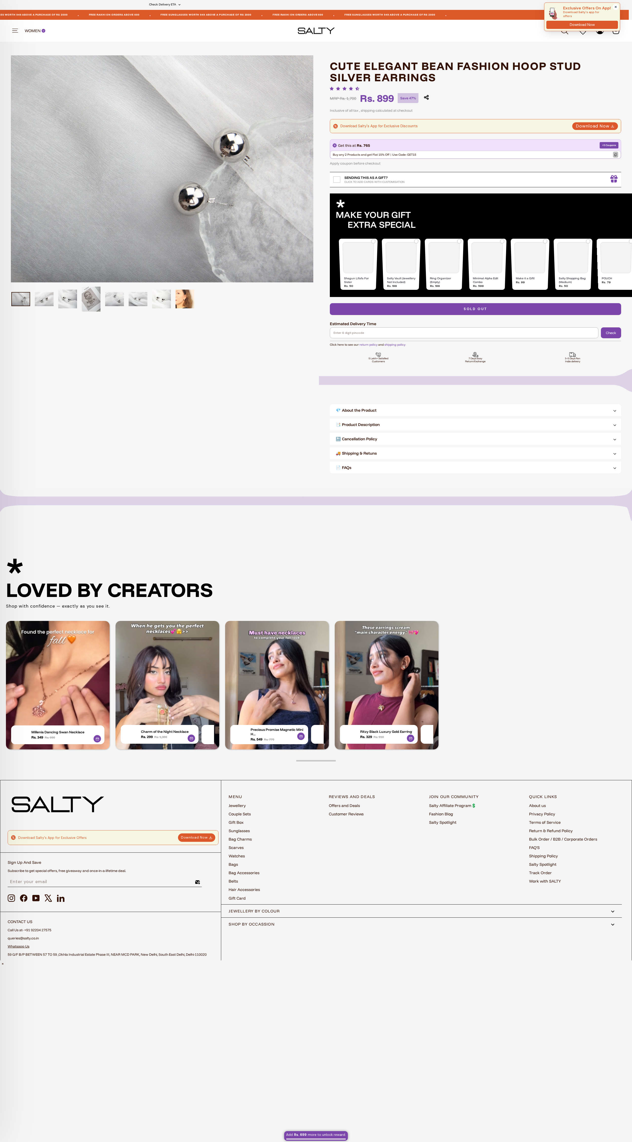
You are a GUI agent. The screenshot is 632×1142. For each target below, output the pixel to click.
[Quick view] (97, 738)
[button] (346, 88)
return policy (368, 344)
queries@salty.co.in (23, 938)
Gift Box (236, 822)
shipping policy (394, 344)
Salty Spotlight (442, 822)
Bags (233, 864)
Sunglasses (239, 830)
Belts (233, 881)
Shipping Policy (543, 855)
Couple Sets (240, 813)
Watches (237, 855)
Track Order (540, 872)
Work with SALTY (545, 881)
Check (611, 333)
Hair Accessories (244, 889)
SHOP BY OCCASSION (252, 924)
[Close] (616, 7)
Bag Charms (240, 839)
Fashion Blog (441, 813)
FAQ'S (534, 847)
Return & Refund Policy (551, 830)
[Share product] (426, 97)
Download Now (593, 126)
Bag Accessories (244, 872)
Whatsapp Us (18, 946)
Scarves (236, 847)
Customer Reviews (346, 813)
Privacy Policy (542, 813)
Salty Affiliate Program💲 (452, 805)
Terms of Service (545, 822)
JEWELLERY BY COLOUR (254, 911)
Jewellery (237, 805)
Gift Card (237, 898)
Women (33, 30)
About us (537, 805)
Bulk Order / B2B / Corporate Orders (563, 839)
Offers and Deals (344, 805)
